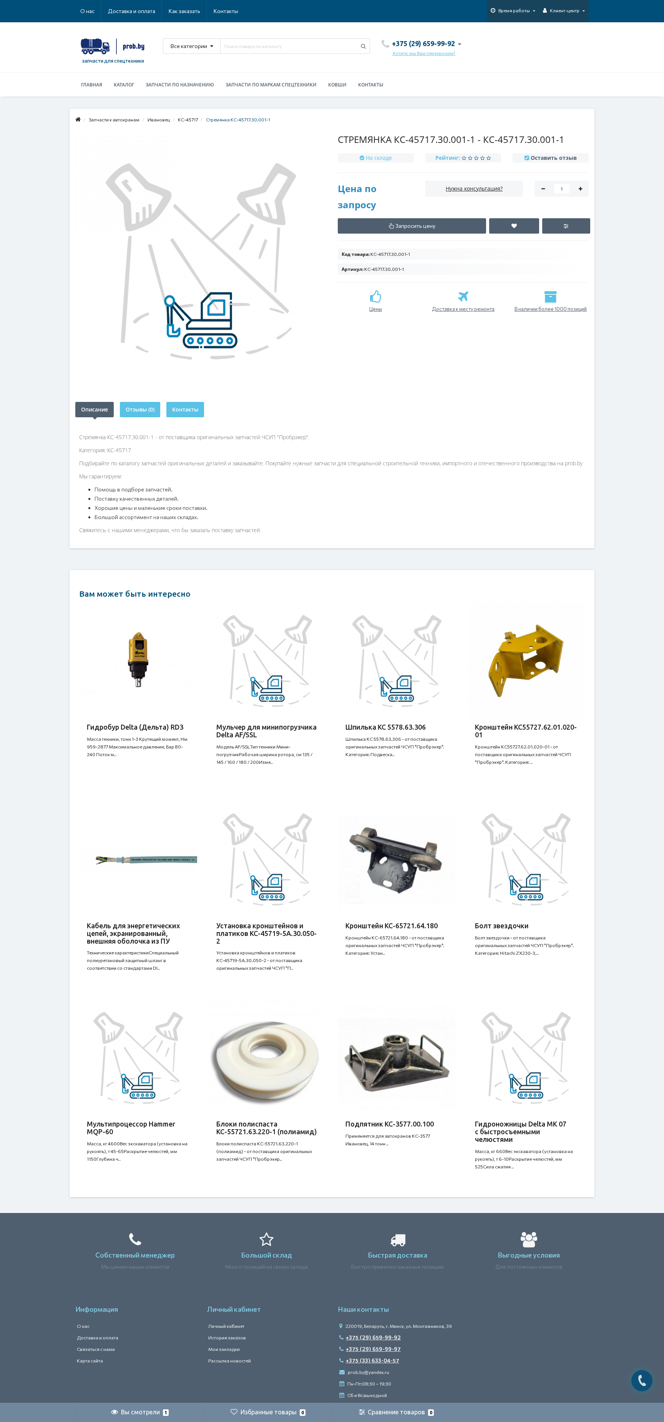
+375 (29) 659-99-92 (373, 1337)
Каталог (124, 84)
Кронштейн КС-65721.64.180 (391, 925)
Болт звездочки (502, 925)
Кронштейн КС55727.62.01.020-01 (526, 730)
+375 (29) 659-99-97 (373, 1349)
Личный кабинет (226, 1326)
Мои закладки (224, 1349)
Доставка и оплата (131, 11)
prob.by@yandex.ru (368, 1372)
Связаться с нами (96, 1349)
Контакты (226, 11)
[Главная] (78, 119)
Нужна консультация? (474, 188)
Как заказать (184, 11)
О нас (87, 11)
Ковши (337, 84)
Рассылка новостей (229, 1360)
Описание (94, 409)
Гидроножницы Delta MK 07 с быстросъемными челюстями (520, 1131)
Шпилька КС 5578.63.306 (385, 727)
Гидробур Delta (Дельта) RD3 (135, 727)
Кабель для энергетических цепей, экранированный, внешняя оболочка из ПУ (133, 933)
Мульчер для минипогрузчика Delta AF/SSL (266, 730)
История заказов (227, 1337)
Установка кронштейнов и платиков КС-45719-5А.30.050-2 (266, 933)
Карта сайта (90, 1360)
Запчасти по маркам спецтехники (271, 84)
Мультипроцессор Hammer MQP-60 (131, 1127)
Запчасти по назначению (180, 84)
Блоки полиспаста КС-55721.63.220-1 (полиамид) (266, 1127)
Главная (91, 84)
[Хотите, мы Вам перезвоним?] (641, 1380)
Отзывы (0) (140, 409)
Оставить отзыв (554, 157)
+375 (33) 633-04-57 (372, 1360)
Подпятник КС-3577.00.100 (389, 1124)
